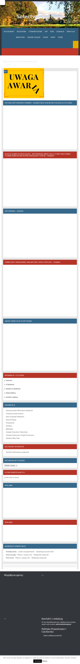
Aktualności (9, 31)
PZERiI (60, 37)
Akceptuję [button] (38, 661)
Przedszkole (10, 423)
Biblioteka (20, 37)
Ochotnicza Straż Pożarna (14, 414)
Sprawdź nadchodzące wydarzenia (17, 452)
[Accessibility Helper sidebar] (2, 2)
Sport (53, 37)
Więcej (44, 661)
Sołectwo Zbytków (40, 16)
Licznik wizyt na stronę (11, 477)
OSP (46, 31)
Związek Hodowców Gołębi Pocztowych (20, 435)
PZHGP (45, 37)
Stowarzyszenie (35, 31)
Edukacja (60, 31)
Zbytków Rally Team (13, 438)
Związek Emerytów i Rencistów (17, 432)
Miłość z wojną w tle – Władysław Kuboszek (33, 555)
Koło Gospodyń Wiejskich (15, 417)
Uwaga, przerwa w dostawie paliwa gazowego (24, 96)
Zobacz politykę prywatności (52, 635)
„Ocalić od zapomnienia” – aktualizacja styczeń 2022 (36, 552)
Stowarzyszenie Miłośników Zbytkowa (19, 410)
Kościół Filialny (33, 37)
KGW (52, 31)
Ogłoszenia (21, 31)
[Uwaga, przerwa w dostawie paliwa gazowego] (24, 83)
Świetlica (71, 31)
